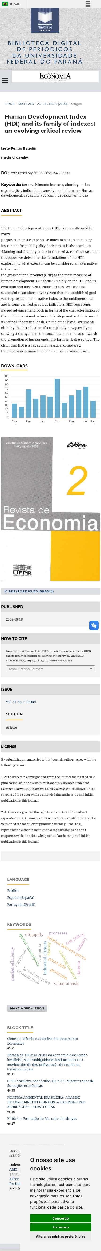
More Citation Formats (26, 669)
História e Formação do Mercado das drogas (42, 1118)
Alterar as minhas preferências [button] (60, 1236)
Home (10, 104)
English (13, 890)
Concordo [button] (60, 1218)
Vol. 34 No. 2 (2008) (52, 104)
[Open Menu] (4, 80)
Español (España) (20, 897)
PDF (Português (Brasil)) (31, 591)
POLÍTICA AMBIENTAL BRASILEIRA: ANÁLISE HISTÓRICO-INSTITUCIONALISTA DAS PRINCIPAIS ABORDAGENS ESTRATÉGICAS (46, 1102)
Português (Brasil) (21, 904)
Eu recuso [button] (61, 1227)
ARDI (13, 1169)
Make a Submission (27, 1008)
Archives (26, 104)
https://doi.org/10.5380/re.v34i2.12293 (40, 173)
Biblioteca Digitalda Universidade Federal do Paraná (45, 52)
